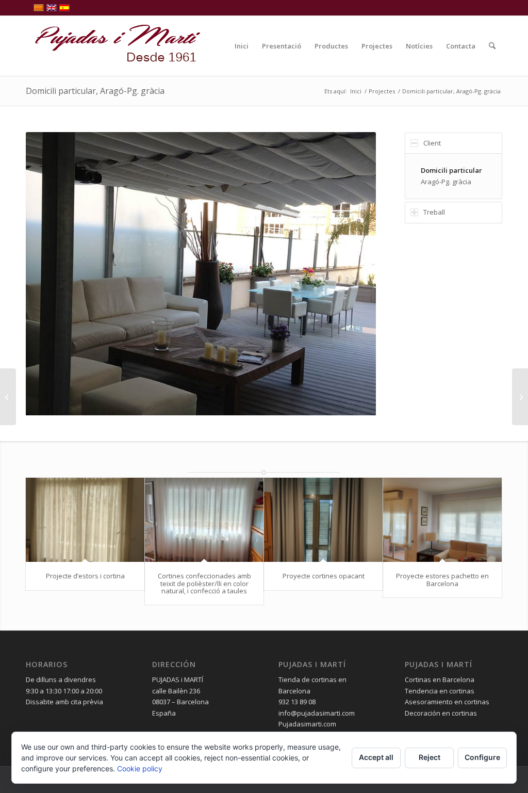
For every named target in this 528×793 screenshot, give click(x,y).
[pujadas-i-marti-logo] (113, 46)
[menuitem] (241, 46)
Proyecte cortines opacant (324, 575)
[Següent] (352, 273)
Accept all (376, 757)
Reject (429, 757)
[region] (453, 176)
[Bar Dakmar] (8, 396)
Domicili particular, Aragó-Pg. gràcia (95, 90)
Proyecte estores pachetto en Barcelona (442, 579)
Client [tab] (432, 143)
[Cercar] (492, 46)
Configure (482, 757)
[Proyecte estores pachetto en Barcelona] (442, 520)
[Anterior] (49, 273)
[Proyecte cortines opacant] (323, 520)
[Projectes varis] (520, 396)
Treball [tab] (434, 212)
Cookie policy (139, 768)
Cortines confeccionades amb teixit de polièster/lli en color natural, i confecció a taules (204, 583)
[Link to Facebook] (478, 7)
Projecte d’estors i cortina (85, 575)
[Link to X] (494, 7)
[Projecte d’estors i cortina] (85, 520)
